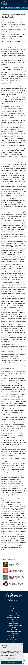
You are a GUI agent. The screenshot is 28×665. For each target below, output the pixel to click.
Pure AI (14, 627)
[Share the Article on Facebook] (1, 12)
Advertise (23, 7)
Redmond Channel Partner (14, 631)
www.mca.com (10, 231)
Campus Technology (14, 615)
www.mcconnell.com (7, 288)
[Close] (21, 644)
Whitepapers (11, 7)
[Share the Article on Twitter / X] (5, 12)
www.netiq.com (9, 250)
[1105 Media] (14, 600)
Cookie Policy (11, 655)
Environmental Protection (14, 617)
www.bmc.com (17, 289)
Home (2, 7)
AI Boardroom (14, 607)
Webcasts (18, 7)
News (6, 7)
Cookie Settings (11, 658)
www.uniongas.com (15, 302)
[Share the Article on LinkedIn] (3, 12)
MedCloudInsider (14, 623)
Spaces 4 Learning (14, 636)
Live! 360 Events (14, 619)
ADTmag (14, 609)
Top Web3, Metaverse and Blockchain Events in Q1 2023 (16, 570)
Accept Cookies (11, 662)
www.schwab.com (21, 241)
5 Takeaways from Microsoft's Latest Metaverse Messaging (16, 584)
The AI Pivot (14, 642)
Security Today (14, 634)
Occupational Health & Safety (14, 625)
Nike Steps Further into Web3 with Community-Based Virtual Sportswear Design (16, 577)
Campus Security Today (14, 613)
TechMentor (14, 638)
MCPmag (14, 621)
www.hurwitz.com (6, 332)
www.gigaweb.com (19, 124)
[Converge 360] (14, 596)
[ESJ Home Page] (5, 3)
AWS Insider (14, 611)
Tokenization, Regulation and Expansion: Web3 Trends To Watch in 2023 (16, 564)
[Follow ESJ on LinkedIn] (23, 2)
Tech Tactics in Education (14, 640)
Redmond (14, 629)
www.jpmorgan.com (18, 501)
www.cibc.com (12, 55)
